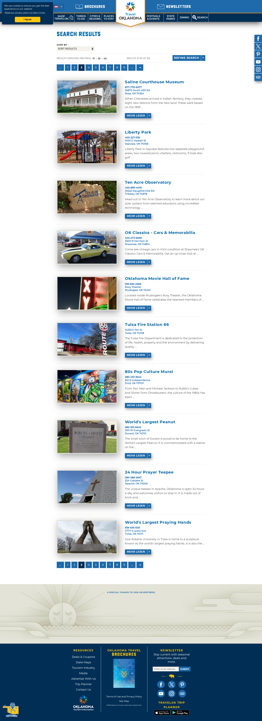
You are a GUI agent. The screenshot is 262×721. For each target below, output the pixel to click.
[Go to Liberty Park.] (87, 147)
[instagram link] (171, 693)
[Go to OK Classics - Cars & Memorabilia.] (87, 247)
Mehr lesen (136, 115)
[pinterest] (258, 54)
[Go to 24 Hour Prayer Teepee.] (87, 487)
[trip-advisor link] (182, 693)
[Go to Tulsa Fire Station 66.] (87, 339)
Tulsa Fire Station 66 (147, 324)
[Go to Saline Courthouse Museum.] (87, 97)
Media (83, 673)
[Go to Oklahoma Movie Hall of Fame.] (87, 293)
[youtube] (258, 62)
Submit (184, 669)
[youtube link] (161, 693)
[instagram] (258, 69)
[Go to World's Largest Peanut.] (87, 437)
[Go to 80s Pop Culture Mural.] (87, 386)
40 (105, 58)
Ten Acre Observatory (148, 182)
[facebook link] (161, 684)
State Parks (170, 17)
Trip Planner (83, 684)
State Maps (83, 662)
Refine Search (186, 58)
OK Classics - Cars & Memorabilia (160, 232)
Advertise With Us (83, 678)
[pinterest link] (182, 684)
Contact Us (83, 689)
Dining (184, 17)
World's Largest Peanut (150, 422)
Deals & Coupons (83, 657)
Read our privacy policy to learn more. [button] (25, 12)
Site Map (124, 701)
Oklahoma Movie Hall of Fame (157, 278)
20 (99, 58)
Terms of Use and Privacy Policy (124, 696)
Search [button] (202, 17)
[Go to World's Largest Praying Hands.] (87, 537)
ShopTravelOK (61, 17)
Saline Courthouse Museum (154, 82)
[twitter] (258, 46)
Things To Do (81, 17)
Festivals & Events (153, 17)
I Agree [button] (28, 19)
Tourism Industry (83, 668)
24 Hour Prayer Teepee (149, 472)
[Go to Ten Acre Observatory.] (87, 197)
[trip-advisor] (258, 77)
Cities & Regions (95, 17)
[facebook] (258, 38)
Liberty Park (138, 132)
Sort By (62, 44)
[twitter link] (171, 684)
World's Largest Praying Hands (158, 522)
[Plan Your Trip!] (11, 710)
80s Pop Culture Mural (149, 371)
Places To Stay (109, 17)
